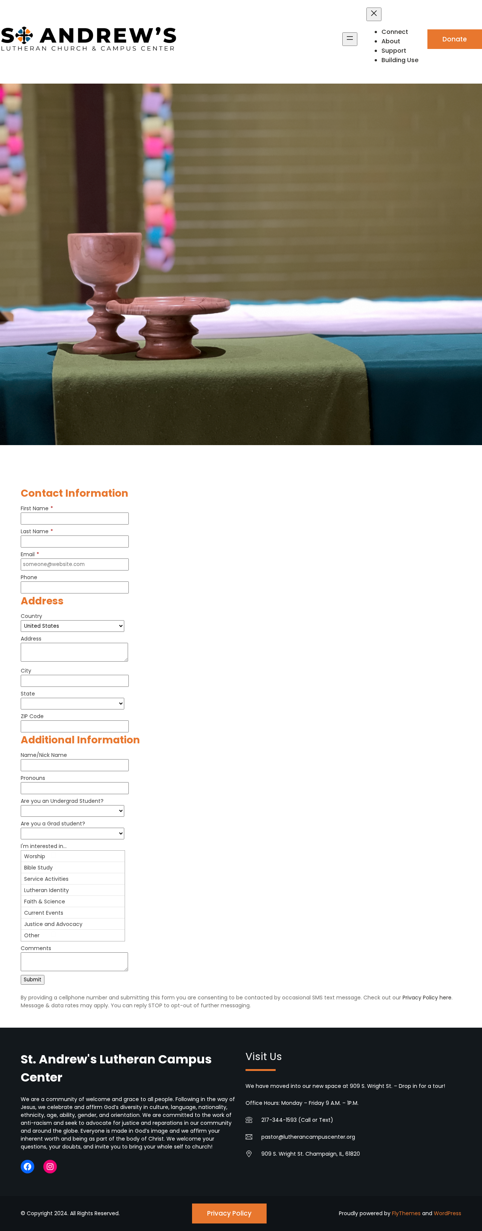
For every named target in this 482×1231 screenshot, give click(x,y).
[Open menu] (349, 39)
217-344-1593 (279, 1120)
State (28, 693)
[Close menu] (373, 14)
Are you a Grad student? (53, 823)
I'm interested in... (44, 846)
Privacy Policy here (427, 997)
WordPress (447, 1213)
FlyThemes (406, 1213)
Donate (454, 39)
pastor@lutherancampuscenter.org (308, 1137)
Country (31, 616)
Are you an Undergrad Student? (62, 801)
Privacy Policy (229, 1213)
